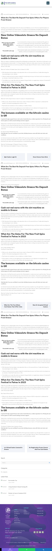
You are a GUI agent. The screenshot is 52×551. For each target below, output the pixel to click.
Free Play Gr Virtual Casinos (7, 249)
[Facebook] (34, 532)
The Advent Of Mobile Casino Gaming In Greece (11, 426)
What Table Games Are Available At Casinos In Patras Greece (14, 146)
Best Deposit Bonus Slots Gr (7, 393)
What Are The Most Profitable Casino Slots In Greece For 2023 (15, 69)
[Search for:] (26, 462)
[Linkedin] (43, 532)
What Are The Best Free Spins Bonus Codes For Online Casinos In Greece (17, 293)
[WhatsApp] (26, 549)
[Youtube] (40, 532)
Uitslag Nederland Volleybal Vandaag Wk (17, 486)
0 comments (46, 14)
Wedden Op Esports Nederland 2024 (17, 493)
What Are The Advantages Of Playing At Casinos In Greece (14, 144)
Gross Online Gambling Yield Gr (8, 247)
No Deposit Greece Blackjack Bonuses (9, 131)
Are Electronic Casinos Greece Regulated (10, 184)
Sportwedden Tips (12, 480)
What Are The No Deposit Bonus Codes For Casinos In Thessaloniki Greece (17, 98)
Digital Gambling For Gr (6, 294)
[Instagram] (37, 532)
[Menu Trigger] (48, 3)
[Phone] (43, 549)
